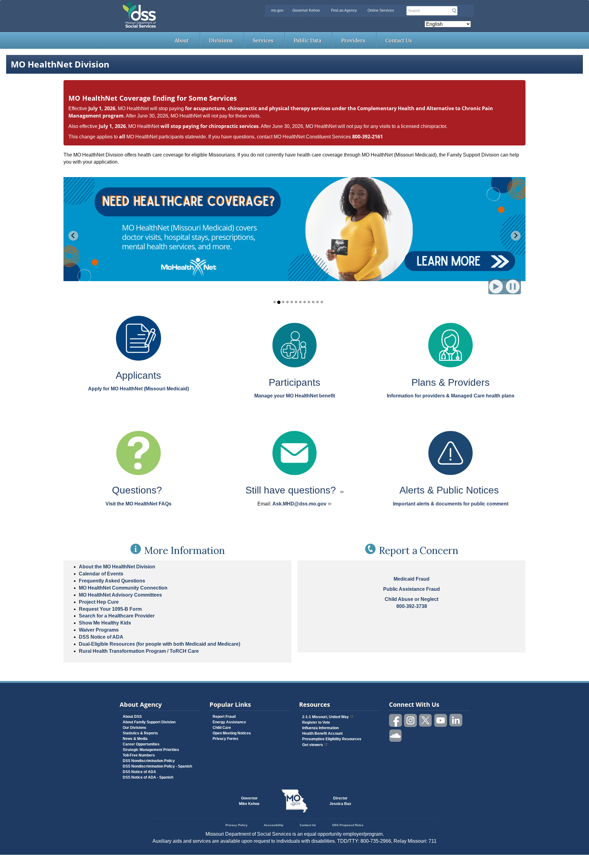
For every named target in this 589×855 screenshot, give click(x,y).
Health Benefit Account (322, 733)
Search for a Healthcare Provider (117, 615)
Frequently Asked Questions (112, 580)
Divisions (221, 40)
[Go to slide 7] (300, 302)
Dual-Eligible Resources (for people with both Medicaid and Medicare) (159, 644)
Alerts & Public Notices (450, 490)
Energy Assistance (229, 722)
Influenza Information (320, 728)
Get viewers (312, 745)
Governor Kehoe (306, 10)
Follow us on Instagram (411, 720)
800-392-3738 (411, 606)
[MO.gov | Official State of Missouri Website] (294, 801)
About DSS (132, 716)
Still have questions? (292, 490)
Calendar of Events (101, 573)
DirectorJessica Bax (340, 801)
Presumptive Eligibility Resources (331, 739)
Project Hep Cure (99, 602)
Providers (353, 40)
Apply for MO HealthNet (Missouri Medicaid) (138, 388)
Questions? (138, 490)
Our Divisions (134, 727)
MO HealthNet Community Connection (123, 587)
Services (263, 40)
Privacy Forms (225, 739)
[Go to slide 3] (283, 302)
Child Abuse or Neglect (411, 599)
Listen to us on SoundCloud (395, 735)
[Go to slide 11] (317, 302)
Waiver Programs (99, 630)
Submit (454, 10)
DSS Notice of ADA (101, 637)
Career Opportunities (141, 744)
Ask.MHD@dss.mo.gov (299, 503)
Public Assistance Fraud (411, 589)
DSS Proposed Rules (348, 825)
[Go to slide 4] (287, 302)
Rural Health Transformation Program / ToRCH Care (139, 651)
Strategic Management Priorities (151, 750)
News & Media (135, 739)
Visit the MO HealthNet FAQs (138, 503)
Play (496, 286)
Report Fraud (224, 716)
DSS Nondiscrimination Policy (149, 761)
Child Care (222, 727)
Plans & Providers (450, 382)
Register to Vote (316, 722)
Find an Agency (344, 10)
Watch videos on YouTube (441, 720)
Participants (294, 382)
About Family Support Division (149, 722)
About (182, 40)
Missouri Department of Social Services (182, 7)
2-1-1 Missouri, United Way (325, 717)
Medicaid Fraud (411, 579)
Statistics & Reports (140, 733)
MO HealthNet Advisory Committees (120, 595)
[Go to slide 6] (296, 302)
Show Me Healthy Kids (105, 622)
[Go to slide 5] (292, 302)
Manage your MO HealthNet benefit (294, 395)
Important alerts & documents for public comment (450, 503)
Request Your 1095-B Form (110, 609)
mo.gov (277, 10)
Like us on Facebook (395, 720)
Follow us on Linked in (456, 720)
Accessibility (273, 825)
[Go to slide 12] (322, 302)
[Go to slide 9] (309, 302)
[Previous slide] (73, 236)
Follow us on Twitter (426, 720)
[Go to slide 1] (274, 302)
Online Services (381, 10)
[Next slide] (516, 236)
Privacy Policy (236, 825)
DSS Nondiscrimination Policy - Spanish (157, 766)
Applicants (138, 375)
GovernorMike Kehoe (249, 801)
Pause (514, 286)
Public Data (307, 40)
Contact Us (398, 40)
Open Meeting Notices (232, 733)
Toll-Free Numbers (139, 755)
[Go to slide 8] (304, 302)
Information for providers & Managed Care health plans (450, 395)
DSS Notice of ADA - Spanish (148, 777)
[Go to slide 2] (278, 302)
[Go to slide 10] (313, 302)
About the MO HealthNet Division (117, 566)
